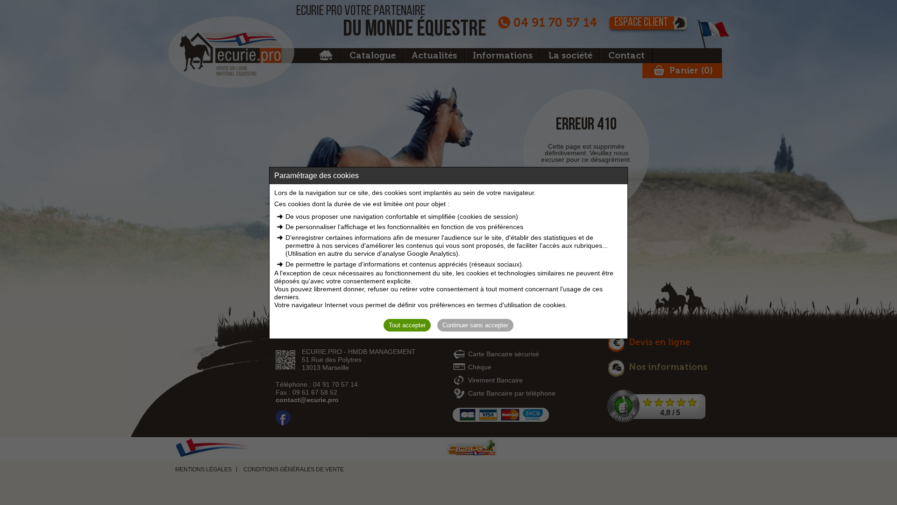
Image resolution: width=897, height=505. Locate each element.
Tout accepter (407, 325)
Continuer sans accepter (475, 325)
